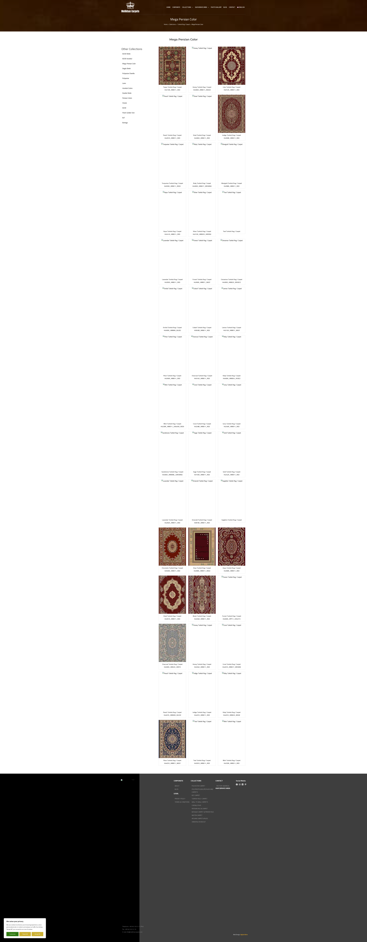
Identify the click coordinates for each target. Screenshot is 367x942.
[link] (140, 53)
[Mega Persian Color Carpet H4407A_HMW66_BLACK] (172, 691)
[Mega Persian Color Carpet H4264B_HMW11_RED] (202, 595)
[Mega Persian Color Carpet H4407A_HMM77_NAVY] (172, 739)
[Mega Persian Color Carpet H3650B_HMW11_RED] (202, 306)
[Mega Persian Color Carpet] (231, 210)
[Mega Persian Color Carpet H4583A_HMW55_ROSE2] (231, 354)
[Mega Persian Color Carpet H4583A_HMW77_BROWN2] (202, 162)
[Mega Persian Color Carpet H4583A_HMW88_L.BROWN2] (172, 450)
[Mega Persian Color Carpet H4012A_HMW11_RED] (231, 66)
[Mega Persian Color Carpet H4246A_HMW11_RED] (231, 402)
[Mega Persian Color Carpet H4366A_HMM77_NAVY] (202, 258)
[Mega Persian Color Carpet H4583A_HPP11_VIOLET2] (231, 595)
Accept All (37, 934)
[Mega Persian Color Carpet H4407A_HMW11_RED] (202, 691)
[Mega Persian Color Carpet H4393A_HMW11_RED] (172, 258)
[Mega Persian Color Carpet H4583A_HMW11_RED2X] (202, 66)
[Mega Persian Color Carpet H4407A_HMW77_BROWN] (231, 643)
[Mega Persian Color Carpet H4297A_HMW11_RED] (172, 114)
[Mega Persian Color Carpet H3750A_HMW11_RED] (202, 450)
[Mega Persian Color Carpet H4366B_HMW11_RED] (231, 114)
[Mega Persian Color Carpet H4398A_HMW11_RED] (231, 162)
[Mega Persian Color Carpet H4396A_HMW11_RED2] (202, 547)
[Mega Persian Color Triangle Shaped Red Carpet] (231, 498)
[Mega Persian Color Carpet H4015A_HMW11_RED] (202, 354)
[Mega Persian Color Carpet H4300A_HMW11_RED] (172, 354)
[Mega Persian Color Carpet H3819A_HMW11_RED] (202, 498)
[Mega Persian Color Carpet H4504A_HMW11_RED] (202, 643)
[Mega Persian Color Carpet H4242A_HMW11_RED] (231, 450)
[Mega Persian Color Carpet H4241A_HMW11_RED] (172, 210)
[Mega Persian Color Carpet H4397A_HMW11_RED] (202, 739)
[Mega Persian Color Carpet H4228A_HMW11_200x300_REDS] (172, 402)
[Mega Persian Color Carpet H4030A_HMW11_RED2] (172, 162)
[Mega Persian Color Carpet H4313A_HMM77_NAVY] (231, 306)
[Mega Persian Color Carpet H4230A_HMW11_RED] (231, 739)
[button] (237, 784)
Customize (12, 934)
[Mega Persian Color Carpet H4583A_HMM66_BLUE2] (172, 306)
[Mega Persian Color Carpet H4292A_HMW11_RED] (172, 498)
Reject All (25, 934)
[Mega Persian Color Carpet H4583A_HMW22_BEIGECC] (231, 258)
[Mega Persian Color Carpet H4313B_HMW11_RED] (172, 66)
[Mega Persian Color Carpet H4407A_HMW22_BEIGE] (231, 691)
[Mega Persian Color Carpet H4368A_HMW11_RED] (231, 547)
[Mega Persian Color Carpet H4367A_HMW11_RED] (172, 595)
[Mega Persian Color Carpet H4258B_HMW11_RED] (202, 402)
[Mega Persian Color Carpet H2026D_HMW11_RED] (172, 547)
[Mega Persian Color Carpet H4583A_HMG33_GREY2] (172, 643)
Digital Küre (244, 935)
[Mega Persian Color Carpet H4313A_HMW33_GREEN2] (202, 210)
